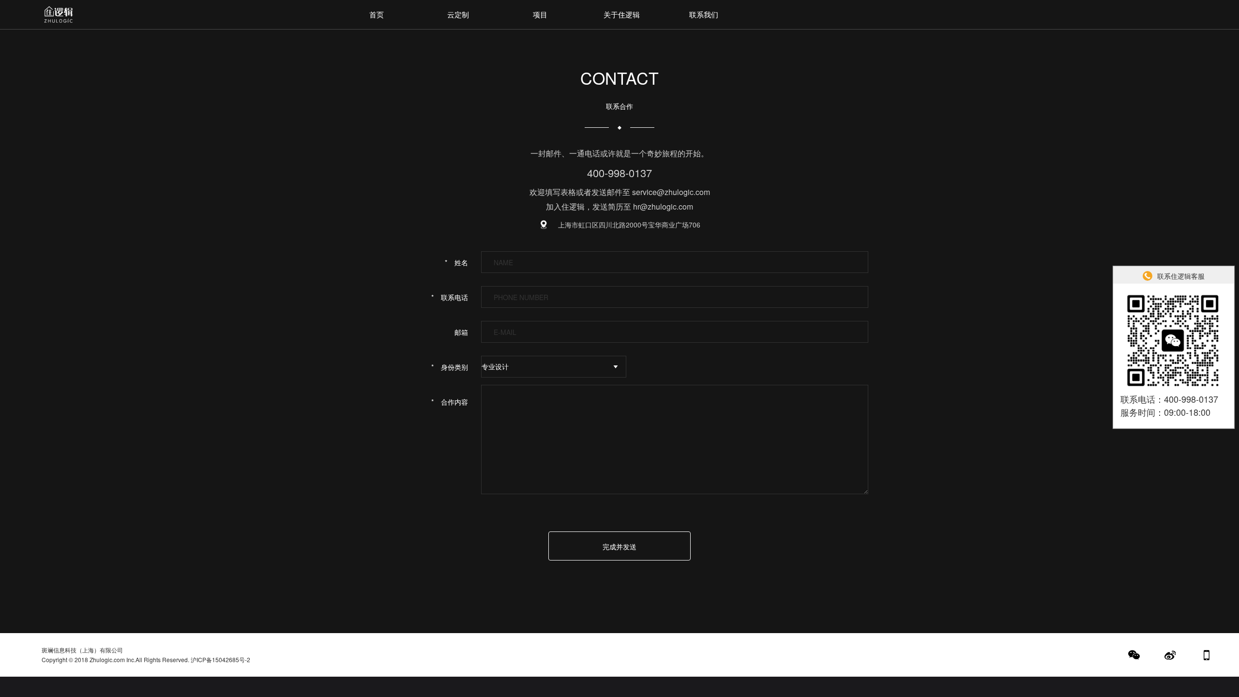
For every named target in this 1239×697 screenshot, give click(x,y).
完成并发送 (619, 546)
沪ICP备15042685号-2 (220, 659)
